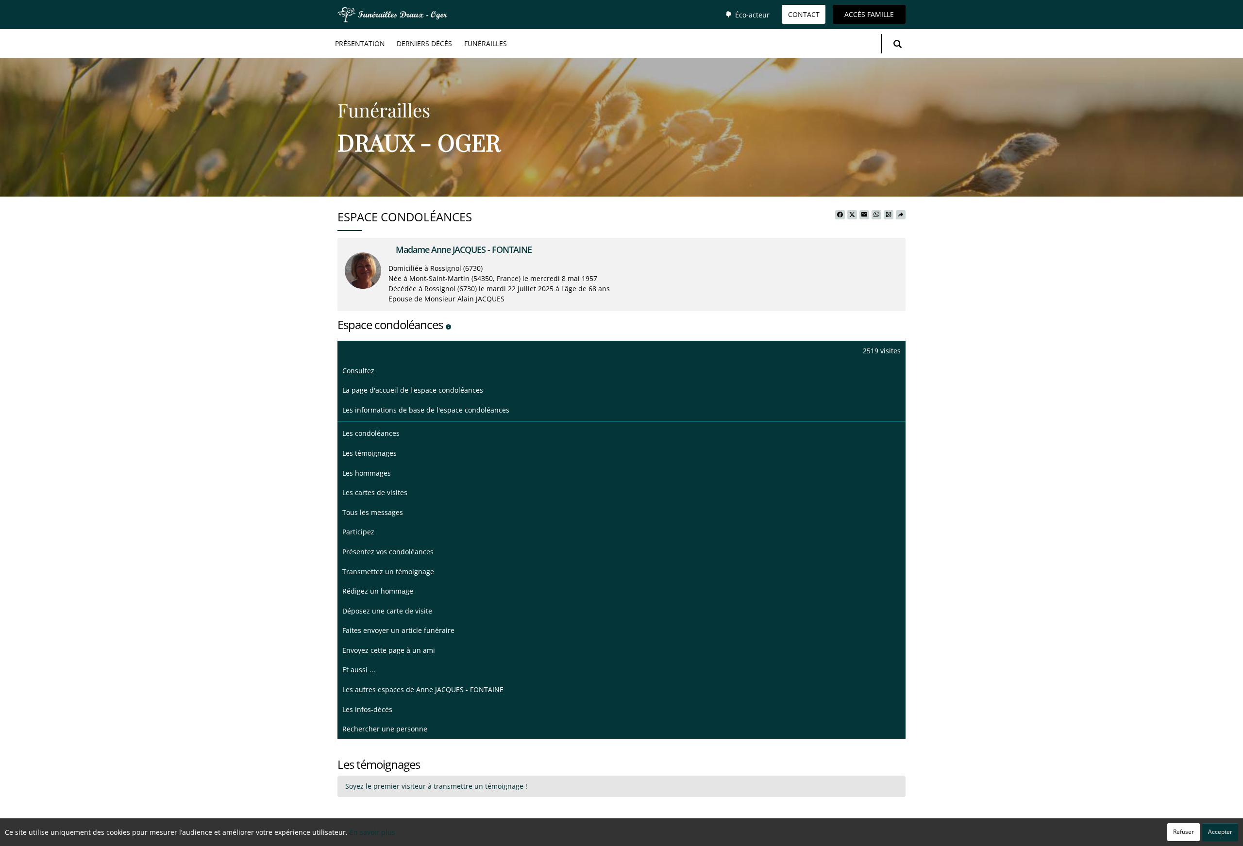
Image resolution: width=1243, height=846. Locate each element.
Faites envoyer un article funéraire (398, 630)
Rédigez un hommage (377, 591)
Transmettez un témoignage (388, 571)
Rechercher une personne (384, 728)
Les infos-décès (367, 709)
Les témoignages (369, 453)
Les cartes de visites (374, 492)
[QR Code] (888, 215)
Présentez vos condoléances (388, 551)
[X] (852, 215)
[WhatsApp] (876, 215)
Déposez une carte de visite (387, 610)
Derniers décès (424, 43)
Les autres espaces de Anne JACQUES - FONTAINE (423, 689)
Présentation (360, 43)
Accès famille (869, 14)
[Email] (864, 215)
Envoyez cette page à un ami (388, 650)
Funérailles (485, 43)
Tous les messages (372, 512)
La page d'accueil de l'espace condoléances (412, 390)
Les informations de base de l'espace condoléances (425, 410)
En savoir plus (372, 832)
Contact (804, 14)
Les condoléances (371, 433)
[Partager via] (901, 215)
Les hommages (366, 473)
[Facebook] (840, 215)
